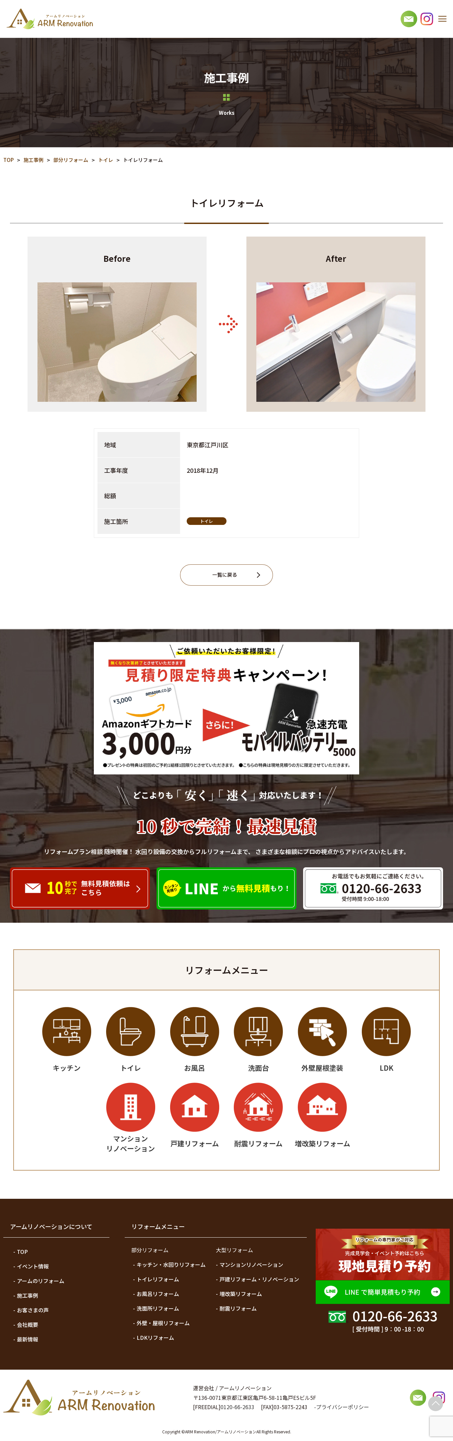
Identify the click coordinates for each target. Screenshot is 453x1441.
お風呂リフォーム (158, 1294)
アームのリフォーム (40, 1281)
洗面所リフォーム (158, 1308)
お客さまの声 (33, 1310)
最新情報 (27, 1339)
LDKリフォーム (155, 1337)
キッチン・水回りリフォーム (171, 1264)
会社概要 (27, 1325)
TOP (22, 1252)
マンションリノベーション (251, 1264)
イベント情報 (33, 1266)
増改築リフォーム (241, 1294)
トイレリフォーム (158, 1279)
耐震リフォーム (238, 1308)
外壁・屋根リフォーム (163, 1323)
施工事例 (27, 1295)
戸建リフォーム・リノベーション (259, 1279)
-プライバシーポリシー (341, 1407)
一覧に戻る (224, 574)
